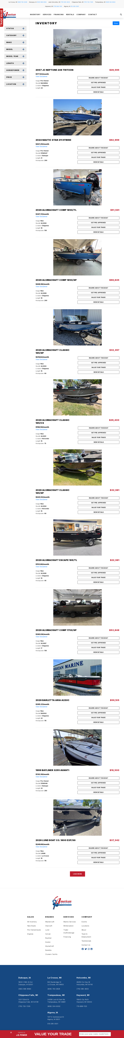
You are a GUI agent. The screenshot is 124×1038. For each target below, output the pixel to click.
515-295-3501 (75, 6)
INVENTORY (35, 14)
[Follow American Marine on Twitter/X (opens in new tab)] (86, 949)
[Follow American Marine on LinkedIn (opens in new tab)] (91, 949)
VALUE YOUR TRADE (98, 87)
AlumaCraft (49, 946)
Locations (85, 926)
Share (116, 23)
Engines (30, 934)
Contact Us (86, 945)
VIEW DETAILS (98, 92)
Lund (47, 930)
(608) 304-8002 (110, 2)
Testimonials (86, 941)
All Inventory (32, 922)
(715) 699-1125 (57, 6)
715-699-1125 (82, 1006)
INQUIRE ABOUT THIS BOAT (98, 78)
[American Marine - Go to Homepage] (8, 15)
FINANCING (59, 14)
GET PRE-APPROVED (98, 82)
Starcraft (48, 926)
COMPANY (81, 14)
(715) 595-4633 (65, 2)
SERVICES (47, 14)
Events (84, 922)
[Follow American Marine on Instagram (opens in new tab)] (89, 949)
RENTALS (70, 14)
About (84, 930)
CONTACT (92, 14)
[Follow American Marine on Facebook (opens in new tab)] (83, 949)
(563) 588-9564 (41, 2)
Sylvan (48, 934)
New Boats (31, 926)
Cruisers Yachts (51, 954)
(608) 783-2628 (22, 2)
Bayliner (48, 938)
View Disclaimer (41, 76)
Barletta (48, 950)
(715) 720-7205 (88, 2)
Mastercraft (49, 922)
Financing (67, 937)
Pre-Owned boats (34, 930)
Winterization (68, 926)
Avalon (48, 942)
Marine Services (69, 922)
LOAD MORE (77, 874)
